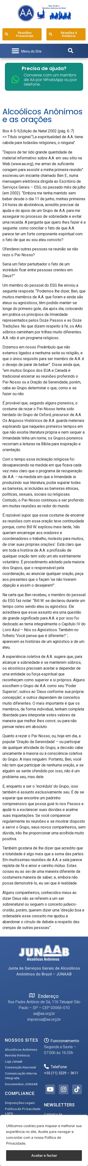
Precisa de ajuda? (44, 68)
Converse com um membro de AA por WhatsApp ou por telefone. (50, 79)
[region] (44, 1140)
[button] (27, 51)
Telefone (59, 1066)
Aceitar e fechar (44, 1155)
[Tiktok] (77, 1089)
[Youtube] (50, 1089)
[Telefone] (46, 1066)
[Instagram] (63, 1089)
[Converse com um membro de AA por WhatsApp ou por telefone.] (15, 79)
